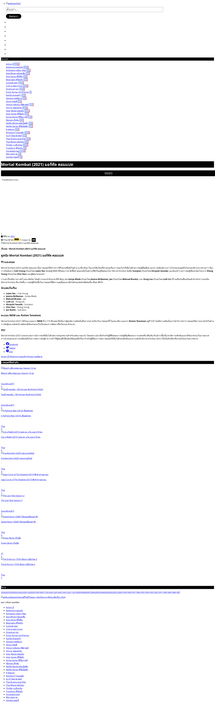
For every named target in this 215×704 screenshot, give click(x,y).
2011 (70, 592)
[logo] (13, 3)
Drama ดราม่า (12, 89)
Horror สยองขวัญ (14, 107)
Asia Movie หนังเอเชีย (15, 73)
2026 (3, 592)
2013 (61, 592)
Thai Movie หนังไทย (15, 142)
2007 (88, 592)
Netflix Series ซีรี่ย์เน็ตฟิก (17, 126)
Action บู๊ (10, 64)
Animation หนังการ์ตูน (16, 70)
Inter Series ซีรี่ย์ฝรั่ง (15, 114)
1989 (169, 592)
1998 (128, 592)
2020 (30, 592)
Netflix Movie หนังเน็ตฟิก (17, 123)
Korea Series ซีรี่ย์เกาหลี (16, 117)
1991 (160, 592)
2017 (43, 592)
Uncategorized (13, 151)
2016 (48, 592)
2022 (21, 592)
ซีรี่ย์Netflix (14, 44)
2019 (34, 592)
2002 (110, 592)
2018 (39, 592)
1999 (124, 592)
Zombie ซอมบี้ (12, 157)
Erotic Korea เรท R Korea (17, 92)
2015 (52, 592)
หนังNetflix (14, 40)
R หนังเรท (10, 129)
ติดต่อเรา (13, 16)
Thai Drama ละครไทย (16, 138)
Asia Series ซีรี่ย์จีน (14, 76)
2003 (106, 592)
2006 (93, 592)
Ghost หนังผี (11, 101)
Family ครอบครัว (13, 95)
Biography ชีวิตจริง (14, 79)
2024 (12, 592)
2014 (57, 592)
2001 (115, 592)
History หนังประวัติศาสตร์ (17, 104)
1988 (173, 592)
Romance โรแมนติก (15, 132)
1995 (142, 592)
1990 (164, 592)
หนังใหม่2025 (15, 26)
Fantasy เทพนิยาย (14, 98)
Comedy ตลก (12, 82)
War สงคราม (12, 154)
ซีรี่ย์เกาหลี (14, 35)
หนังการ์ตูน (14, 49)
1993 (151, 592)
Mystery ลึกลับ (12, 120)
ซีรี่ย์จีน (12, 31)
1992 (155, 592)
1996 (137, 592)
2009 (79, 592)
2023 (16, 592)
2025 (7, 592)
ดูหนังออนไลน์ (16, 22)
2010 (75, 592)
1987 (178, 592)
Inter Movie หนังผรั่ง (15, 110)
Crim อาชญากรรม (14, 85)
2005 (97, 592)
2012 (66, 592)
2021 (12, 236)
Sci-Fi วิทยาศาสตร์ (14, 135)
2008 (84, 592)
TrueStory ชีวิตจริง (14, 148)
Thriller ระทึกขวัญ (14, 145)
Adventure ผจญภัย (14, 67)
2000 (119, 592)
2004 (102, 592)
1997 (133, 592)
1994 (146, 592)
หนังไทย (13, 53)
